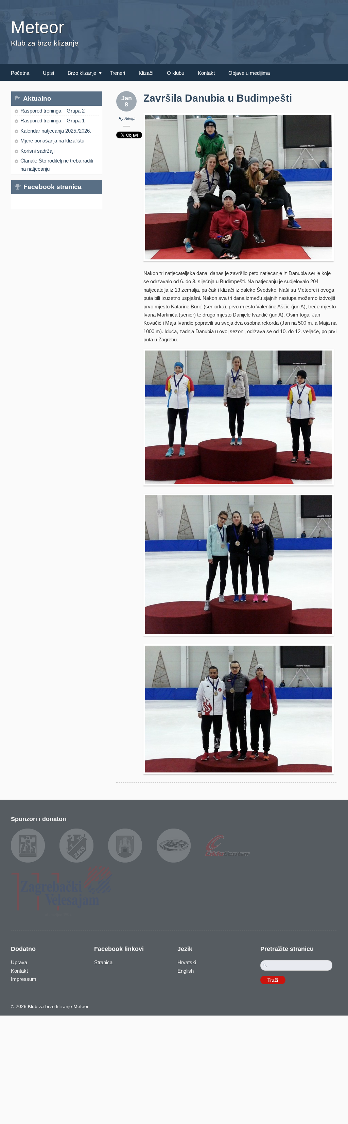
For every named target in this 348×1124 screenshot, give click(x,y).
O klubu (175, 73)
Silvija (130, 118)
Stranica (103, 962)
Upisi (48, 73)
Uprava (19, 962)
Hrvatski (186, 962)
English (185, 971)
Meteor (37, 27)
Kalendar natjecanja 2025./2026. (55, 131)
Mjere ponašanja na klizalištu (52, 140)
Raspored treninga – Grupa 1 (52, 120)
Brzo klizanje (79, 73)
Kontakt (206, 73)
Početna (20, 73)
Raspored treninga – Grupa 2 (52, 111)
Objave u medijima (249, 73)
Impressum (23, 979)
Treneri (117, 73)
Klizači (146, 73)
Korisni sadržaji (37, 151)
